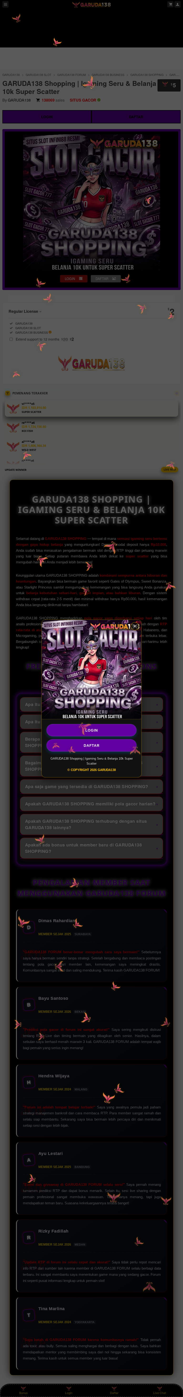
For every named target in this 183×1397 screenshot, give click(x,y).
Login (91, 730)
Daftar (92, 745)
